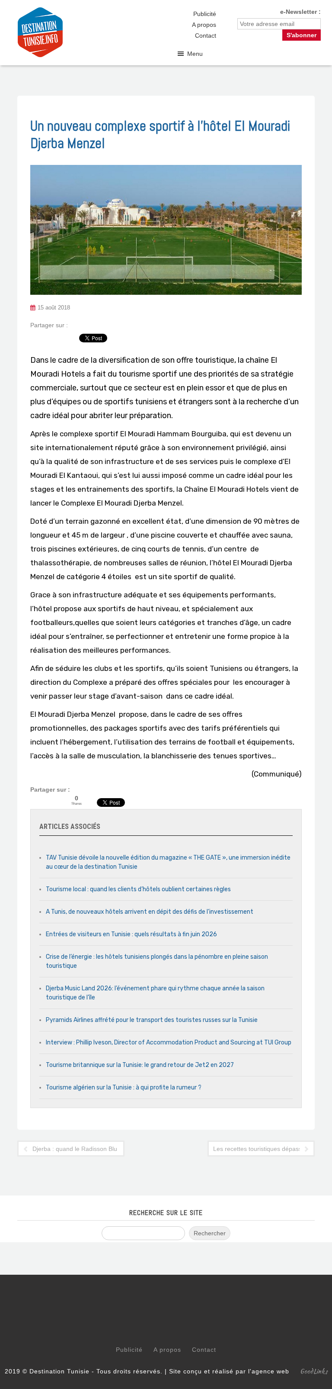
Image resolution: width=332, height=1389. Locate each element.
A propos (204, 24)
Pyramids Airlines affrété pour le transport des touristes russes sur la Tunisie (152, 1020)
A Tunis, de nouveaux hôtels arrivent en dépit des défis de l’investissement (149, 911)
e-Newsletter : (300, 11)
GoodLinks (314, 1371)
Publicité (204, 13)
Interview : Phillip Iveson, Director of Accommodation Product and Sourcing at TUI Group (168, 1042)
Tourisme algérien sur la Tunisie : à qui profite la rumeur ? (123, 1087)
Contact (205, 35)
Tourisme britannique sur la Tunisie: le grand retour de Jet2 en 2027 (140, 1065)
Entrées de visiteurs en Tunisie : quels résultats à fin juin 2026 (131, 934)
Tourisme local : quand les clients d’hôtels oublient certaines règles (138, 889)
